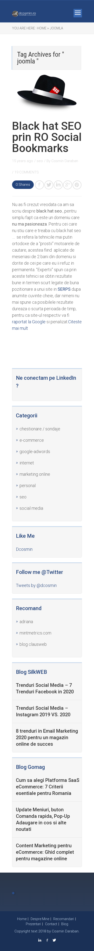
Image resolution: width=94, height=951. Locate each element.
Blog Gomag (30, 767)
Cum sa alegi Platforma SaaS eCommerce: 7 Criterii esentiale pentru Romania (47, 786)
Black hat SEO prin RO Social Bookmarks (47, 137)
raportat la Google (29, 321)
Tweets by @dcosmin (36, 585)
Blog (64, 924)
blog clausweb (33, 644)
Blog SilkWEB (31, 672)
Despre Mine (40, 919)
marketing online (35, 474)
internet (27, 462)
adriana (26, 621)
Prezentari (33, 924)
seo (40, 161)
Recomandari (63, 919)
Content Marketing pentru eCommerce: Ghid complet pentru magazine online (45, 852)
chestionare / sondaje (40, 428)
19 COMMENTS (26, 172)
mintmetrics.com (35, 632)
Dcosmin (24, 549)
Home (22, 919)
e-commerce (32, 440)
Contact (51, 924)
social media (31, 508)
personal (28, 485)
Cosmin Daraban (64, 161)
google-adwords (35, 451)
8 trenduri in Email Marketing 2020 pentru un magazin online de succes (47, 737)
